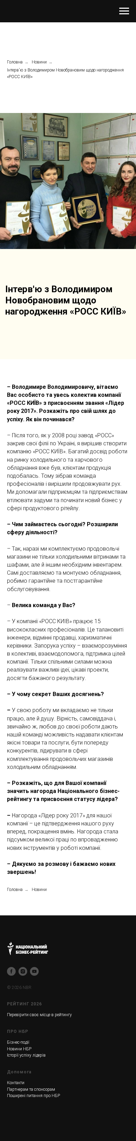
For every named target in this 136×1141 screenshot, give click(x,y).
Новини (39, 62)
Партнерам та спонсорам (31, 1089)
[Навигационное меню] (124, 11)
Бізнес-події (18, 1042)
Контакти (15, 1082)
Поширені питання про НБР (33, 1095)
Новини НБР (19, 1048)
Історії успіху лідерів (26, 1055)
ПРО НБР (17, 1031)
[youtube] (34, 971)
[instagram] (22, 971)
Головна (15, 62)
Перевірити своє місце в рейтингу (39, 1014)
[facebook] (11, 971)
